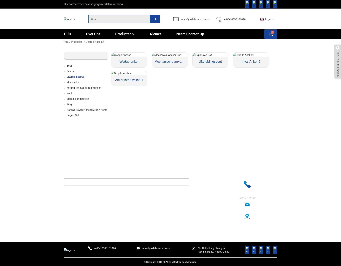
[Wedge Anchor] (129, 54)
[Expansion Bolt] (210, 54)
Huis (66, 41)
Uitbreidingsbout (95, 41)
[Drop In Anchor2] (251, 54)
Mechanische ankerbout (170, 61)
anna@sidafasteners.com (195, 19)
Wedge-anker (129, 61)
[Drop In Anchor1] (129, 73)
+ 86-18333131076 (235, 19)
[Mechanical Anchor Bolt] (170, 54)
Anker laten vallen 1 (129, 79)
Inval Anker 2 (251, 61)
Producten (77, 41)
